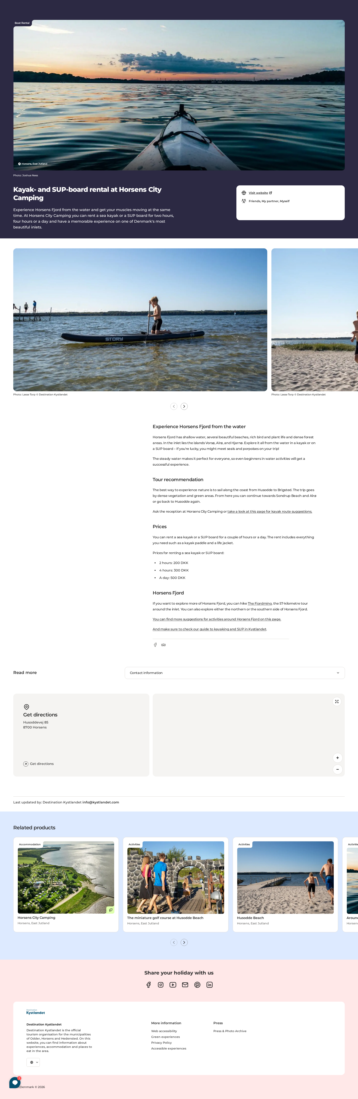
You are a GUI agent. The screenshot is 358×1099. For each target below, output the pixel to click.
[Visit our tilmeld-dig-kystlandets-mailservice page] (185, 984)
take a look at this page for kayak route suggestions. (269, 511)
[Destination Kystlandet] (36, 1012)
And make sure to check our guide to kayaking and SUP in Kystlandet (209, 629)
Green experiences (165, 1037)
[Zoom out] (338, 769)
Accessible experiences (168, 1048)
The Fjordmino (260, 603)
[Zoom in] (338, 758)
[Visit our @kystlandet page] (173, 984)
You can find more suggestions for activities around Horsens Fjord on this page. (217, 619)
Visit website (258, 193)
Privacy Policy (161, 1043)
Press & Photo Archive (230, 1031)
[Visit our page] (148, 984)
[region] (249, 735)
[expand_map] (336, 701)
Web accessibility (164, 1031)
